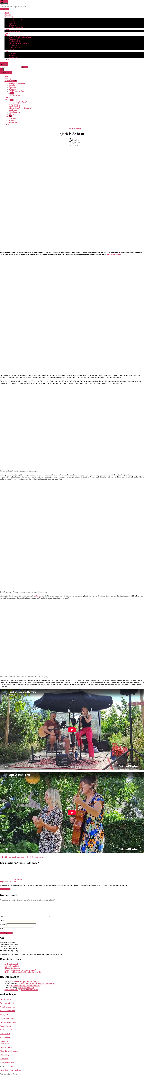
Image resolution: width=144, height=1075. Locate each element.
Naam (3, 920)
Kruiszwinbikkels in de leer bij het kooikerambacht (22, 972)
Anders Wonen (5, 1026)
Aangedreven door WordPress (10, 1070)
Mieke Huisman (5, 1037)
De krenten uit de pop (7, 1003)
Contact (7, 59)
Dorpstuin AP (14, 39)
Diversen (12, 49)
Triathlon (12, 55)
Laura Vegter (4, 1043)
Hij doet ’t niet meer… (12, 968)
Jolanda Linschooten (7, 1007)
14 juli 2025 (75, 143)
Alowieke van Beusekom (9, 1051)
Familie (7, 33)
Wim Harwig (4, 1055)
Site (1, 929)
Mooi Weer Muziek (114, 254)
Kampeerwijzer (5, 999)
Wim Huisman (5, 1034)
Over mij (7, 15)
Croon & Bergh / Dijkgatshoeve (20, 37)
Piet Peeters (4, 1059)
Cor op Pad (4, 5)
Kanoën (12, 21)
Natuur (6, 35)
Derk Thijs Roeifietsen (8, 1022)
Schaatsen (12, 53)
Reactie (3, 916)
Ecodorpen (13, 45)
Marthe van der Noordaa (8, 1030)
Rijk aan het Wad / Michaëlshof (20, 43)
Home (6, 13)
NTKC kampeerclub (16, 27)
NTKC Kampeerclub (7, 1011)
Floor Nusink (4, 1041)
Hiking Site (4, 1014)
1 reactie (76, 145)
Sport (6, 51)
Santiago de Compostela (17, 19)
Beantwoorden (5, 889)
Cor (77, 140)
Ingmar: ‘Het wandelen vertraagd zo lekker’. (20, 970)
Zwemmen (13, 57)
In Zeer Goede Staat (11, 966)
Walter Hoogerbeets (7, 1062)
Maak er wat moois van (26, 988)
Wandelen (12, 25)
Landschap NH (14, 41)
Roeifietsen (13, 23)
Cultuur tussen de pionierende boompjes (24, 982)
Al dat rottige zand (11, 964)
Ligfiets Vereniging (7, 1018)
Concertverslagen (15, 31)
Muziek (7, 29)
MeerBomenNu (14, 47)
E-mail (3, 924)
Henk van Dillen (6, 1047)
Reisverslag (8, 17)
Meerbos (38, 596)
